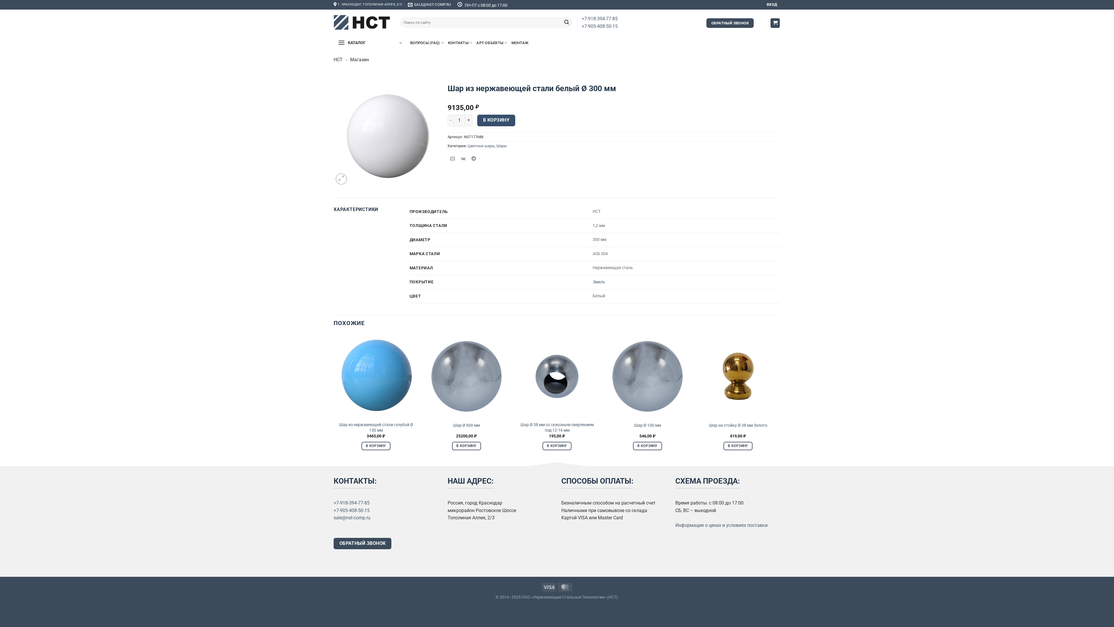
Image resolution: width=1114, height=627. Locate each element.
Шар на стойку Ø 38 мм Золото (738, 425)
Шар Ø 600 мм (466, 425)
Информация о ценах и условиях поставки (721, 525)
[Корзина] (775, 23)
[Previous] (334, 397)
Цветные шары (481, 146)
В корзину (496, 120)
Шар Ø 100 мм (647, 425)
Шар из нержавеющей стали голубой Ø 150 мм (376, 427)
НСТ (338, 59)
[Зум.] (341, 179)
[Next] (780, 397)
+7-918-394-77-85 (600, 18)
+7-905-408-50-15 (600, 26)
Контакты (458, 43)
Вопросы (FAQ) (425, 43)
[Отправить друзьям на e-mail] (452, 159)
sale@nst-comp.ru (352, 517)
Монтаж (520, 43)
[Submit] (567, 23)
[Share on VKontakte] (463, 159)
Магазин (359, 59)
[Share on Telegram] (473, 159)
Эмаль (599, 282)
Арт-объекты (489, 43)
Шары (501, 146)
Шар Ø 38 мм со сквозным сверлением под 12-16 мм (557, 427)
